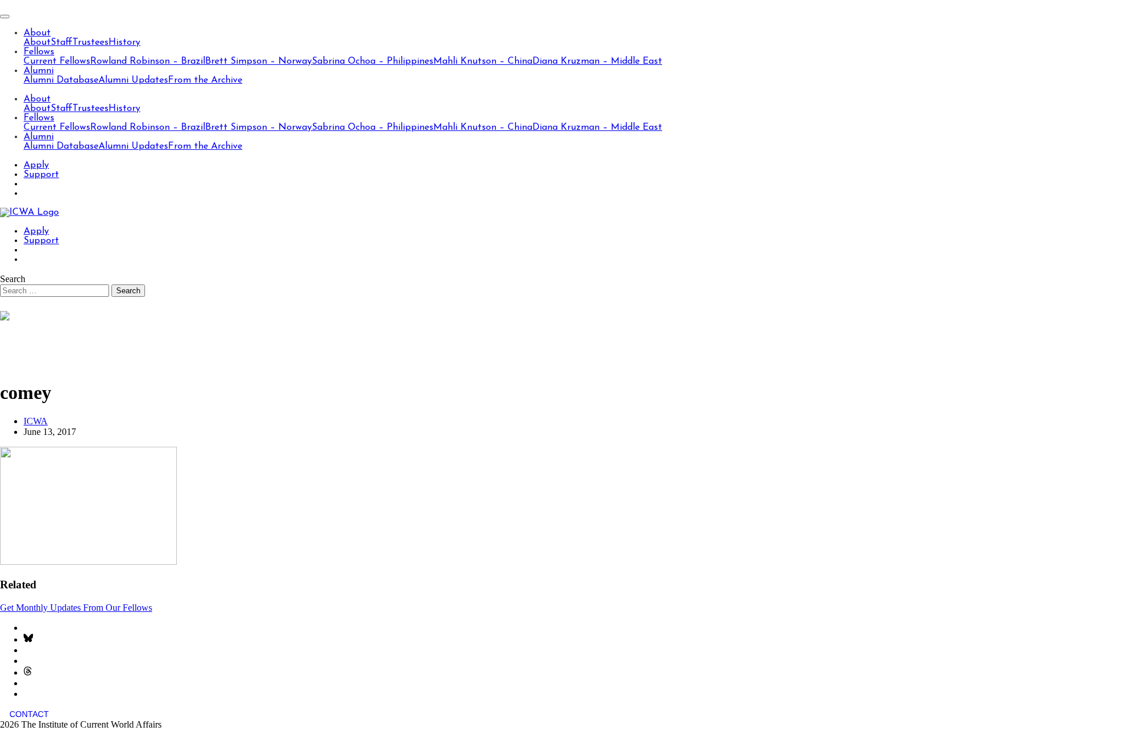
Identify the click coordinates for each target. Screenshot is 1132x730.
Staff (62, 42)
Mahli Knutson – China (482, 61)
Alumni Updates (133, 80)
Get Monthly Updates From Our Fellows (76, 608)
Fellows (39, 52)
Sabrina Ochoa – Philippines (372, 61)
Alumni (39, 71)
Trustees (90, 42)
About (37, 33)
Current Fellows (57, 61)
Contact (29, 714)
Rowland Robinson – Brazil (147, 61)
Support (41, 174)
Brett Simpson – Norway (258, 61)
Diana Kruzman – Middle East (597, 61)
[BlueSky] (28, 639)
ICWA (36, 421)
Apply (36, 165)
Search (12, 279)
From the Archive (205, 80)
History (124, 42)
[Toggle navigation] (4, 16)
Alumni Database (61, 80)
